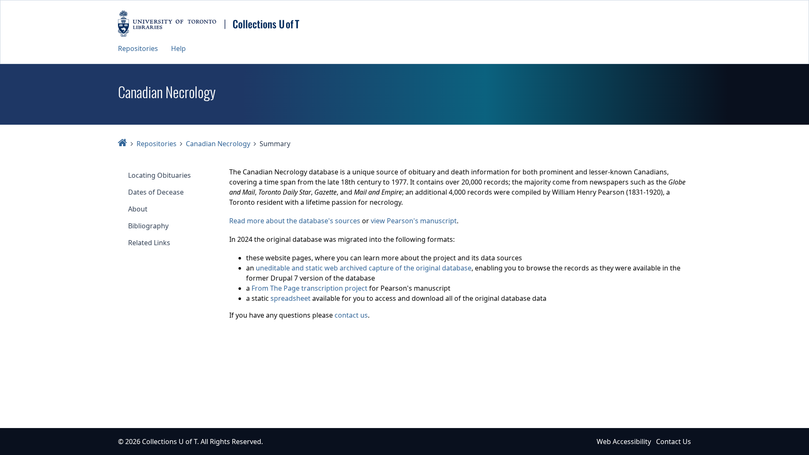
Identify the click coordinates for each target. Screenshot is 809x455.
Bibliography (148, 225)
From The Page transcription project (309, 288)
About (137, 209)
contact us (351, 315)
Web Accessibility (624, 441)
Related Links (149, 242)
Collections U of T (169, 441)
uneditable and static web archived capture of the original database (363, 268)
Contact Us (673, 441)
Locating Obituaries (159, 175)
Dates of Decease (156, 192)
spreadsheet (291, 298)
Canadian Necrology (218, 143)
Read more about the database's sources (294, 220)
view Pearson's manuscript (414, 220)
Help (178, 48)
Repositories (138, 48)
